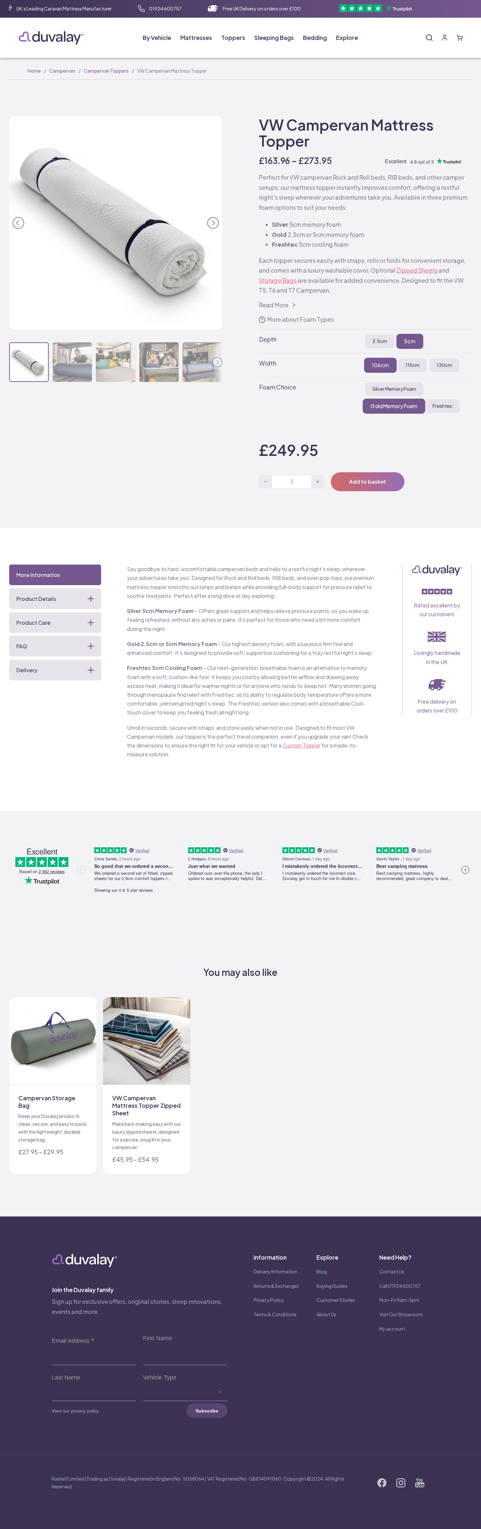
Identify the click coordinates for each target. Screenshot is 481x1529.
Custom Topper (301, 745)
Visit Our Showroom (401, 1314)
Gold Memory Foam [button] (393, 406)
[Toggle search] (429, 37)
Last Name (66, 1377)
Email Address (73, 1341)
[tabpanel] (251, 669)
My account (392, 1329)
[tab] (55, 575)
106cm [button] (380, 365)
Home (34, 71)
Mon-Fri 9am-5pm (399, 1300)
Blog (321, 1271)
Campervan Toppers (106, 71)
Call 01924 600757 (399, 1286)
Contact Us (391, 1271)
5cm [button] (409, 341)
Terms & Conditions (275, 1314)
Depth (267, 339)
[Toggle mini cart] (460, 38)
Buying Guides (331, 1286)
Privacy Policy (269, 1300)
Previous (18, 221)
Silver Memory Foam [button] (394, 389)
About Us (326, 1314)
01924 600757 (165, 8)
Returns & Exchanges (276, 1286)
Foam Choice (277, 387)
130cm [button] (444, 365)
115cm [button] (412, 365)
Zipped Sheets (417, 270)
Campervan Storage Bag (46, 1101)
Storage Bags (278, 280)
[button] (213, 125)
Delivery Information (275, 1271)
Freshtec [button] (443, 406)
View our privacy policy (75, 1410)
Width (267, 363)
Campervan (62, 71)
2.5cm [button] (379, 341)
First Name (157, 1338)
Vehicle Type (159, 1377)
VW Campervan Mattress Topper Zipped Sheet (146, 1105)
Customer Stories (335, 1300)
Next (213, 221)
